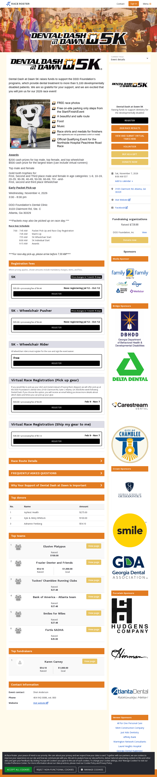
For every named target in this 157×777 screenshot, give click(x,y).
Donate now (129, 161)
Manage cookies (93, 769)
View (144, 232)
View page (93, 545)
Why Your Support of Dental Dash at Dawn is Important (48, 485)
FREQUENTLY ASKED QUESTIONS (33, 473)
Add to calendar (123, 181)
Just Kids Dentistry (130, 732)
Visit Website (121, 199)
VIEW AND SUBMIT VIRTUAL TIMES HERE (129, 137)
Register (130, 120)
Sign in (133, 3)
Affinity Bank (129, 737)
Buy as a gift (129, 154)
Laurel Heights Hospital (129, 746)
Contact (120, 3)
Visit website (39, 702)
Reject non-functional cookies (55, 769)
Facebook (120, 207)
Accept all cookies (18, 769)
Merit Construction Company (129, 727)
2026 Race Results (129, 128)
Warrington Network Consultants (129, 741)
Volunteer (129, 146)
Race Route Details (24, 460)
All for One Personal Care (129, 723)
